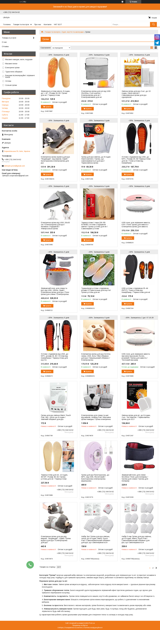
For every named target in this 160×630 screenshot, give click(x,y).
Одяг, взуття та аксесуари (73, 32)
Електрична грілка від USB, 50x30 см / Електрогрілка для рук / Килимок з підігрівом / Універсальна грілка (55, 226)
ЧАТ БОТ (58, 24)
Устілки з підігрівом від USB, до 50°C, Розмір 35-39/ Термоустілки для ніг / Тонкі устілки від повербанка (136, 160)
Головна (6, 24)
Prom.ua (92, 623)
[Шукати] (153, 24)
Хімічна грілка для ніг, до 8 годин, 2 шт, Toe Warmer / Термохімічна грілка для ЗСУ (136, 417)
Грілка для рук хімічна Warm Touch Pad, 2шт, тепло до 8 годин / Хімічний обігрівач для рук (56, 417)
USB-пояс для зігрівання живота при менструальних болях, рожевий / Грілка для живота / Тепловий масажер (136, 357)
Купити (48, 107)
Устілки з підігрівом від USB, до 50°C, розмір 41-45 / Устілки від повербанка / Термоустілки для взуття (54, 357)
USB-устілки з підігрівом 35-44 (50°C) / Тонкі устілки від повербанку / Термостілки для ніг (136, 290)
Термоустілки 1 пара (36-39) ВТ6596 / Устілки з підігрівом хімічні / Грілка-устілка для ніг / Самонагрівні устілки (94, 226)
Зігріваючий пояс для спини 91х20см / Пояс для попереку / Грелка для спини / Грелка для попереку (135, 478)
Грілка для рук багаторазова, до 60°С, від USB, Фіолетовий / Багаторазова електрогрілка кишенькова (95, 478)
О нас (4, 42)
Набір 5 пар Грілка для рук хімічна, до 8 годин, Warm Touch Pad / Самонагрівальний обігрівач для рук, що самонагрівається (136, 539)
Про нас (37, 24)
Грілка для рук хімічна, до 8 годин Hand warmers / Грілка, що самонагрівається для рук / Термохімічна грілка (95, 160)
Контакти (47, 24)
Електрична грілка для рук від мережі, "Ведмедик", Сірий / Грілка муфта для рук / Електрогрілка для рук (56, 539)
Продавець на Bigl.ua (80, 625)
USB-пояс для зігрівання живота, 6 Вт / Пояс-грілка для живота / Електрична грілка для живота (136, 225)
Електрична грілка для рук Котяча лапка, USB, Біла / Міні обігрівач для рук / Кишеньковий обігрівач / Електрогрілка (95, 357)
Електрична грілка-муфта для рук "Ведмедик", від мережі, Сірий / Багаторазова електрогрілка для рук (55, 160)
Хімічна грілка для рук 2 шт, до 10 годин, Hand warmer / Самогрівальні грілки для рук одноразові (136, 94)
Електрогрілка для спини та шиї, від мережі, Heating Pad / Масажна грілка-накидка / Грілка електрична (96, 417)
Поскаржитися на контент (73, 628)
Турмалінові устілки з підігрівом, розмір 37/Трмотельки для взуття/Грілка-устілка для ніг (96, 290)
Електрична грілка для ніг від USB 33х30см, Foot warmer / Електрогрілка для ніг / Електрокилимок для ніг (95, 94)
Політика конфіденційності (93, 628)
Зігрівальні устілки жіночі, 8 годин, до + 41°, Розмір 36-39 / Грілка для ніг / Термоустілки (55, 93)
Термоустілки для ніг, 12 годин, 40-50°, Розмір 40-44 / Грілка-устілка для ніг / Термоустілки (54, 477)
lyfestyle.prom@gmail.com (14, 166)
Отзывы (5, 46)
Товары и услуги (9, 38)
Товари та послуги (21, 24)
